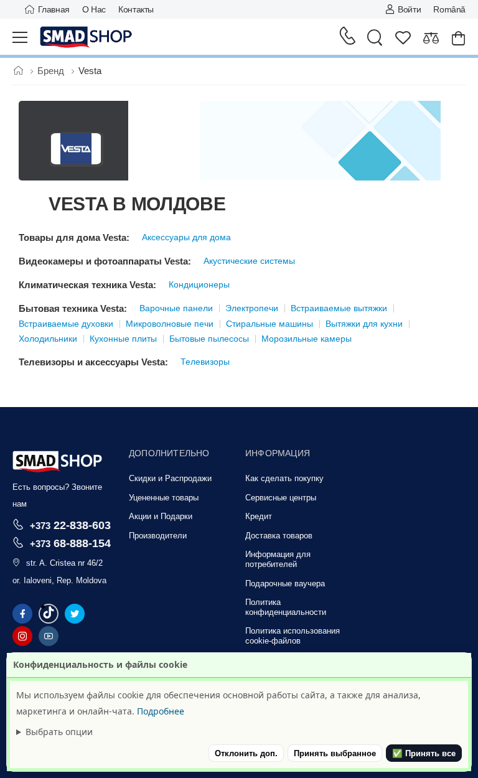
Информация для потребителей (278, 559)
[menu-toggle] (19, 37)
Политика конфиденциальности (285, 607)
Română (449, 9)
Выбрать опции (59, 732)
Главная (54, 9)
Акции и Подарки (160, 516)
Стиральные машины (269, 323)
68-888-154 (70, 543)
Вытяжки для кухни (364, 323)
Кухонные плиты (123, 338)
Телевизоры (205, 361)
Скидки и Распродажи (170, 478)
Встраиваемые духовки (66, 323)
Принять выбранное (335, 753)
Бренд (52, 70)
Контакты (136, 9)
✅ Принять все (424, 753)
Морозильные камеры (306, 338)
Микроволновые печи (169, 323)
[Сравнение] (431, 37)
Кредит (258, 516)
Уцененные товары (164, 497)
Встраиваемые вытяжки (339, 308)
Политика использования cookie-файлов (292, 635)
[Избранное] (403, 37)
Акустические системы (249, 260)
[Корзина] (458, 37)
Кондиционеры (199, 284)
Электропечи (251, 308)
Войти (409, 9)
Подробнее (160, 711)
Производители (158, 535)
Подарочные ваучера (285, 583)
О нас (94, 9)
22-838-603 (70, 525)
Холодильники (48, 338)
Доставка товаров (278, 535)
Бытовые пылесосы (209, 338)
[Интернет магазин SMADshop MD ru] (86, 37)
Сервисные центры (280, 497)
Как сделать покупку (284, 478)
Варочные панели (176, 308)
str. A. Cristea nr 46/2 (64, 563)
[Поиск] (375, 37)
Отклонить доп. (246, 753)
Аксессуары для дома (186, 237)
